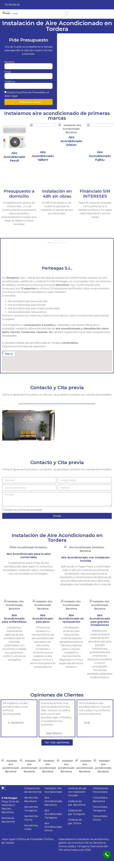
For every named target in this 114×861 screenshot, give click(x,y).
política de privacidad (29, 509)
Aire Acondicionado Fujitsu (100, 155)
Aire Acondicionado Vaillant (43, 155)
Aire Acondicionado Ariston (71, 140)
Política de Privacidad (30, 839)
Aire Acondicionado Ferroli (14, 156)
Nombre (9, 62)
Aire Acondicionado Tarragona (53, 814)
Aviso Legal (8, 839)
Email (8, 72)
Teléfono (10, 82)
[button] (95, 3)
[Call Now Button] (107, 855)
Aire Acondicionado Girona (53, 827)
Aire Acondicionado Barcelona (53, 801)
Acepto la (23, 509)
